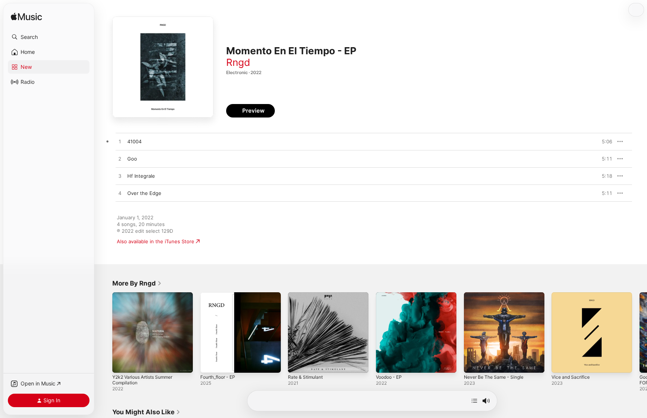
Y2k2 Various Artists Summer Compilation (146, 298)
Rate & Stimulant (307, 295)
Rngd (238, 62)
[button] (48, 37)
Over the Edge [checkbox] (144, 193)
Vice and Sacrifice (572, 295)
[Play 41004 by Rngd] (119, 141)
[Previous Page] (105, 332)
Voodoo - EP (390, 295)
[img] (26, 17)
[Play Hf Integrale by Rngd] (119, 176)
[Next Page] (639, 332)
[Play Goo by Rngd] (119, 159)
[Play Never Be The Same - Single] (473, 363)
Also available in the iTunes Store (155, 241)
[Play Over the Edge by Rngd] (119, 193)
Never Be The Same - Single (497, 295)
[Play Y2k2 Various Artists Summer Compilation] (121, 363)
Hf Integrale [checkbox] (141, 176)
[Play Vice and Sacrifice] (560, 363)
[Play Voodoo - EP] (385, 363)
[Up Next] (474, 401)
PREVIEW (604, 141)
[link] (137, 283)
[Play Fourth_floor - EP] (209, 363)
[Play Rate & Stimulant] (297, 363)
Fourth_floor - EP (220, 295)
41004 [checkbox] (134, 141)
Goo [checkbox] (132, 159)
